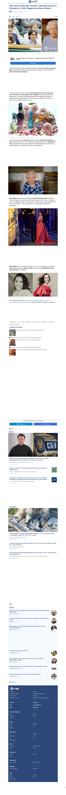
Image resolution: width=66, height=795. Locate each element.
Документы (35, 695)
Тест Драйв (12, 745)
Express (30, 100)
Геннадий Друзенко (13, 652)
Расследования (37, 705)
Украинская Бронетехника (15, 668)
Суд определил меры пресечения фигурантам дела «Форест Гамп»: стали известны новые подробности (33, 553)
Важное (11, 432)
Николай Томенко (13, 629)
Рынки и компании (13, 762)
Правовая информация (14, 693)
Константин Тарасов (14, 614)
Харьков (34, 713)
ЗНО (10, 737)
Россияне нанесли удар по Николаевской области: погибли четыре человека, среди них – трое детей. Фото (32, 543)
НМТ (34, 737)
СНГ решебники (13, 739)
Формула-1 (12, 727)
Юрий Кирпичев (12, 676)
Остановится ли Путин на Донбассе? (18, 650)
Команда (34, 691)
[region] (33, 82)
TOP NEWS (12, 507)
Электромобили (36, 745)
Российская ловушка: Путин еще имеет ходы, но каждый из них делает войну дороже (29, 619)
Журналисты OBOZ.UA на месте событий (41, 697)
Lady (16, 428)
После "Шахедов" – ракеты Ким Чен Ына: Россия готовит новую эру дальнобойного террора (26, 659)
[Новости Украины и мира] (11, 429)
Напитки (34, 754)
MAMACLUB (35, 768)
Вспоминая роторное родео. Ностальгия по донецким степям (25, 674)
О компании (12, 691)
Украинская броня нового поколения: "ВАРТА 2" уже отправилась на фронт (28, 666)
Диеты (11, 756)
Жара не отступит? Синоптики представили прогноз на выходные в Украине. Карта (28, 468)
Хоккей (11, 725)
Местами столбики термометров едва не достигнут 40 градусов (23, 471)
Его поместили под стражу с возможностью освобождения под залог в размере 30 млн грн (29, 556)
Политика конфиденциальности (39, 693)
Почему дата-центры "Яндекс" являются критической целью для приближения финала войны (29, 611)
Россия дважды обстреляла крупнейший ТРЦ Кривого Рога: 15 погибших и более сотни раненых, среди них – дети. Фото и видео (32, 534)
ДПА (34, 735)
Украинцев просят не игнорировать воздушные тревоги (21, 462)
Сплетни (34, 774)
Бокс (34, 725)
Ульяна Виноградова (17, 11)
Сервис (34, 747)
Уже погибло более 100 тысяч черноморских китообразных (22, 481)
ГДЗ (10, 733)
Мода (34, 776)
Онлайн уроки (12, 735)
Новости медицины (13, 768)
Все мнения (12, 682)
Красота (25, 11)
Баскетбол (35, 723)
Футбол (11, 723)
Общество (35, 707)
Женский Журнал (13, 778)
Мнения (11, 607)
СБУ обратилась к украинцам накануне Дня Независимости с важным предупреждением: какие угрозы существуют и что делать (29, 459)
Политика (35, 702)
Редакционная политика (14, 324)
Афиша (11, 774)
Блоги (11, 707)
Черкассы (12, 717)
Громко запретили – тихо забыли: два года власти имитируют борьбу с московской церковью (27, 627)
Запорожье (12, 715)
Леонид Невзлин (13, 662)
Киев (10, 713)
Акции (11, 747)
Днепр (34, 715)
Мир (11, 705)
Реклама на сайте (13, 695)
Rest (10, 604)
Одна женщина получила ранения (16, 546)
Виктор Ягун (12, 621)
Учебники (35, 733)
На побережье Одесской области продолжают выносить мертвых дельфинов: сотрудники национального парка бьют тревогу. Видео (28, 478)
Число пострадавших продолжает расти (18, 537)
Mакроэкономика (36, 762)
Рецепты (11, 754)
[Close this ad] (65, 787)
